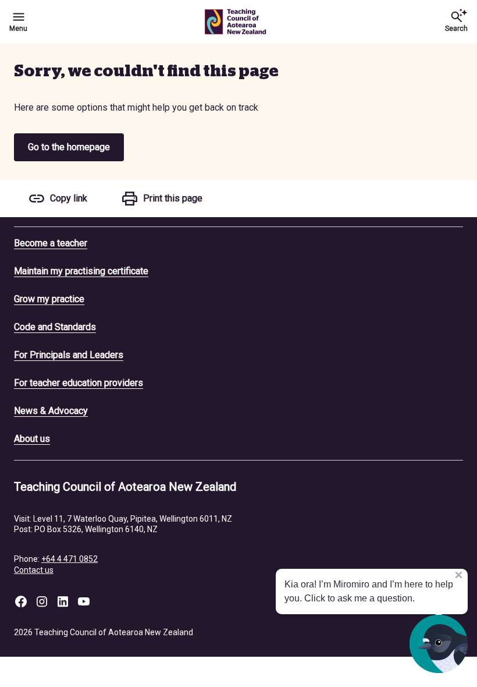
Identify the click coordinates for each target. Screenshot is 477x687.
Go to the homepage (69, 147)
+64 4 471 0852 (69, 559)
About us (32, 438)
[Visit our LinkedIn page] (63, 601)
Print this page (172, 198)
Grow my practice (49, 298)
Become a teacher (50, 243)
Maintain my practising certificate (81, 271)
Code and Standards (55, 326)
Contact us (34, 570)
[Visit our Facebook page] (21, 601)
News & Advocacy (51, 410)
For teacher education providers (78, 382)
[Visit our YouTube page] (84, 601)
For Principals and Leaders (68, 354)
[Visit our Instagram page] (42, 601)
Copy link (68, 198)
